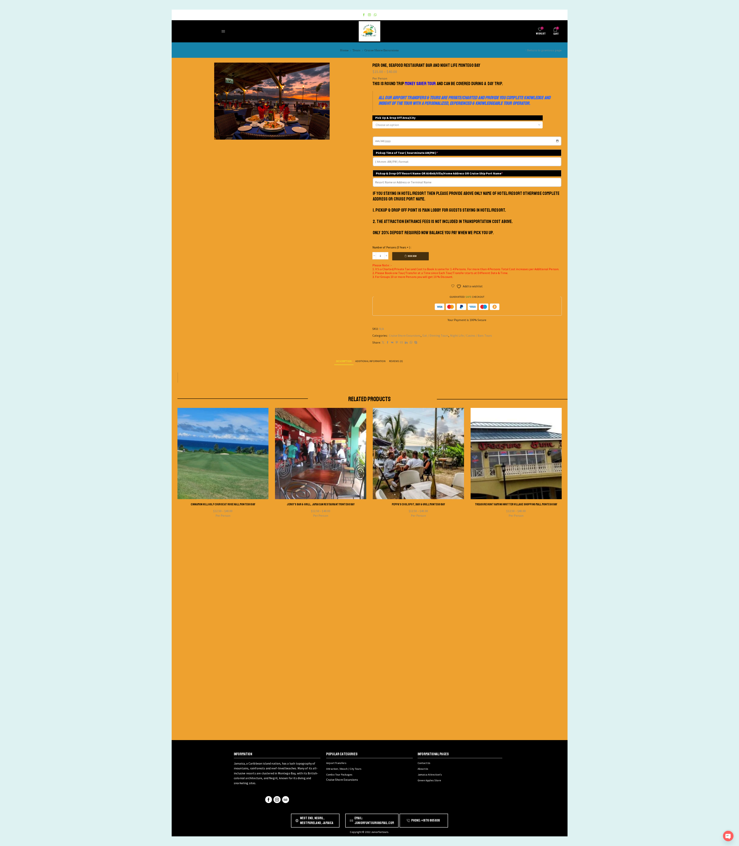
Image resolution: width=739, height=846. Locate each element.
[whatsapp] (411, 342)
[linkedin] (406, 342)
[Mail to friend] (401, 342)
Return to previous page (544, 50)
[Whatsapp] (375, 15)
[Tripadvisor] (285, 799)
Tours (356, 50)
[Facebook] (363, 15)
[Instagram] (369, 15)
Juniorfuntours (379, 832)
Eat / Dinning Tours (435, 335)
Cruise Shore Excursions (381, 50)
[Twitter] (383, 342)
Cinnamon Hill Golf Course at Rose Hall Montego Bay (223, 504)
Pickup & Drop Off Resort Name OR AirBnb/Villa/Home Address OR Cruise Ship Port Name (439, 173)
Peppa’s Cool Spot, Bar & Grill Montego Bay (418, 504)
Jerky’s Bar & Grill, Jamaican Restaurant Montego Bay (320, 504)
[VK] (392, 342)
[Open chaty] (728, 836)
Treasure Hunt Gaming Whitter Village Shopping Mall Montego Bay (516, 504)
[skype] (415, 342)
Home (344, 50)
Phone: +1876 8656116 (425, 820)
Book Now (412, 256)
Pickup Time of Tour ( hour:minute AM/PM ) (407, 153)
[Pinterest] (397, 342)
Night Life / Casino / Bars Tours (471, 335)
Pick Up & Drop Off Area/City (395, 118)
